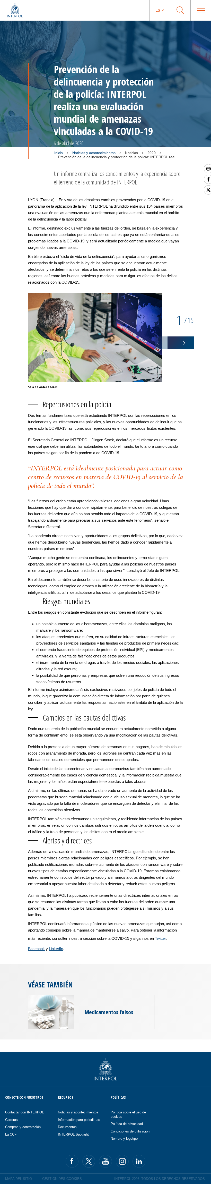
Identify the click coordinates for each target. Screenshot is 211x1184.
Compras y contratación (23, 1127)
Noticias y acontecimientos (94, 153)
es (157, 10)
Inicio (58, 153)
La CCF (10, 1134)
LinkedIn (56, 948)
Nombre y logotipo (124, 1138)
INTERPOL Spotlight (73, 1134)
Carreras (11, 1120)
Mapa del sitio (18, 1179)
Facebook (36, 948)
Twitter (160, 938)
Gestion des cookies (62, 1179)
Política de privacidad (127, 1124)
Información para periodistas (79, 1120)
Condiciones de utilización (130, 1131)
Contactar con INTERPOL (24, 1112)
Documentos (67, 1127)
